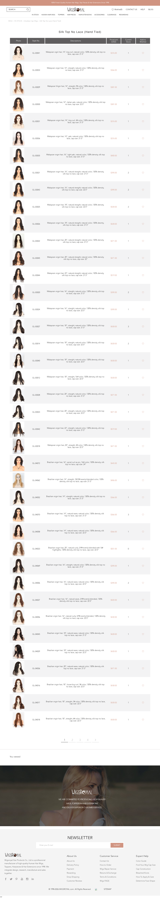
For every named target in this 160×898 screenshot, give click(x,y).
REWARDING (123, 15)
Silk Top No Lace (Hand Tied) (50, 21)
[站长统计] (96, 889)
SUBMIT (117, 845)
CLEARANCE (111, 15)
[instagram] (27, 879)
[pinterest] (16, 879)
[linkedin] (32, 879)
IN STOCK (35, 15)
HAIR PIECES (71, 15)
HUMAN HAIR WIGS (48, 15)
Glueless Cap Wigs (31, 21)
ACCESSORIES (99, 15)
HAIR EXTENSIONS (85, 15)
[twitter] (11, 879)
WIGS (10, 21)
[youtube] (22, 879)
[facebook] (5, 879)
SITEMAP (107, 889)
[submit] (27, 9)
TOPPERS (61, 15)
